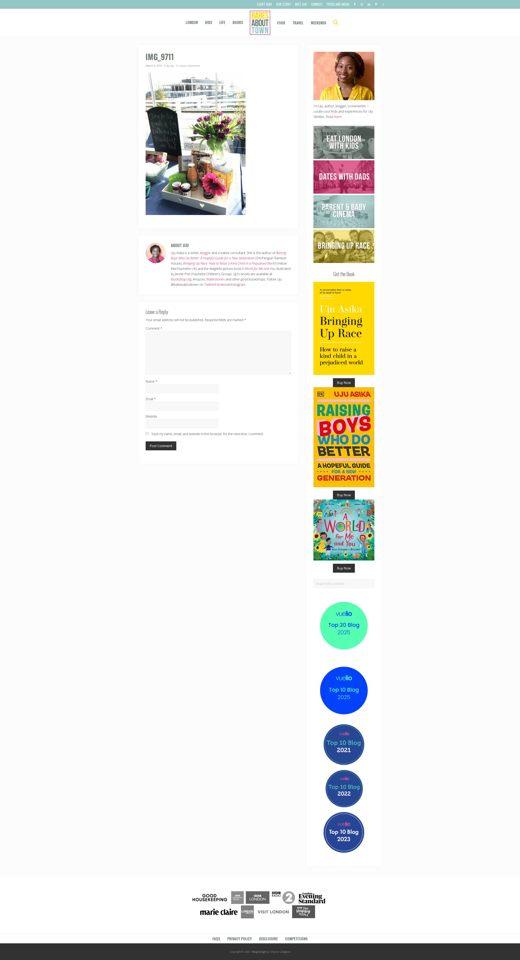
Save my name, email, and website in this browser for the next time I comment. (208, 434)
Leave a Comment (189, 65)
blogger (205, 253)
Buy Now (344, 382)
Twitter (209, 284)
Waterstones (215, 279)
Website (151, 416)
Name (151, 381)
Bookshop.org (181, 279)
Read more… (335, 116)
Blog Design (259, 951)
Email (151, 399)
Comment (154, 328)
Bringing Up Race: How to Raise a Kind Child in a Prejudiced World (229, 263)
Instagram (238, 284)
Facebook (222, 284)
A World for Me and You (258, 268)
